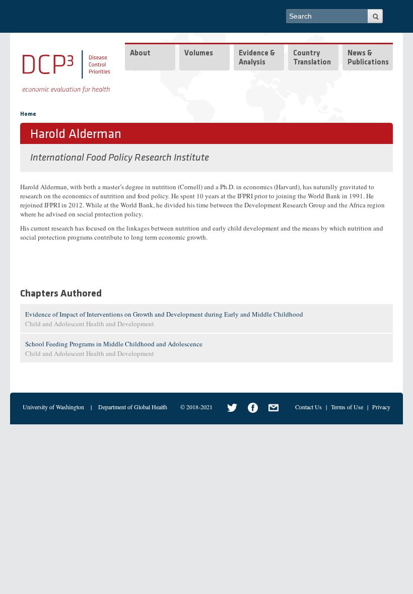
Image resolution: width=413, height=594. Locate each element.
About (140, 53)
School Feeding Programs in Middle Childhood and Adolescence (113, 343)
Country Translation (312, 58)
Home (28, 114)
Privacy (381, 407)
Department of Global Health (132, 407)
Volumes (198, 53)
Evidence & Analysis (257, 58)
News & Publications (368, 58)
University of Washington (53, 407)
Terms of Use (347, 407)
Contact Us (308, 407)
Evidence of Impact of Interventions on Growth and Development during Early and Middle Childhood (164, 314)
